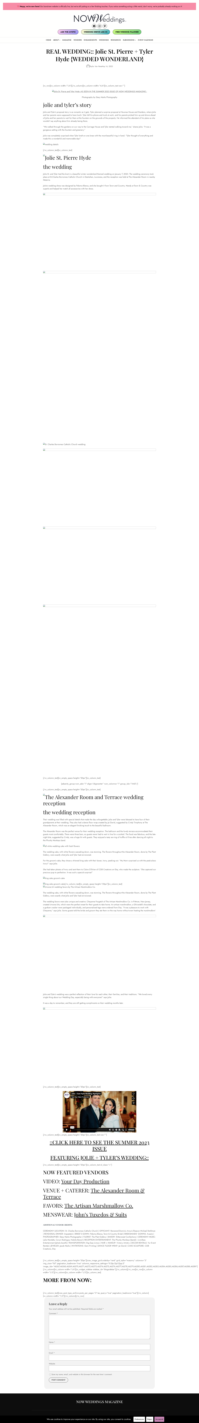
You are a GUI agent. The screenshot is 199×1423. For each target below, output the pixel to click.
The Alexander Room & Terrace (94, 1193)
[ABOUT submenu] (59, 39)
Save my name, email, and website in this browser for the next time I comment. (82, 1374)
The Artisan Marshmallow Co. (98, 1205)
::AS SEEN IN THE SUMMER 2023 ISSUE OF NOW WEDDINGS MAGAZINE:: (113, 91)
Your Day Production (85, 1181)
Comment (53, 1313)
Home (48, 40)
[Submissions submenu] (135, 39)
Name (52, 1342)
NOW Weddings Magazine (99, 1401)
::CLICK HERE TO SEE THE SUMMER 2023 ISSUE (99, 1145)
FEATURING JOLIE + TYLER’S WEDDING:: (99, 1157)
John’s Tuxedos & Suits (100, 1214)
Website (52, 1363)
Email (52, 1353)
